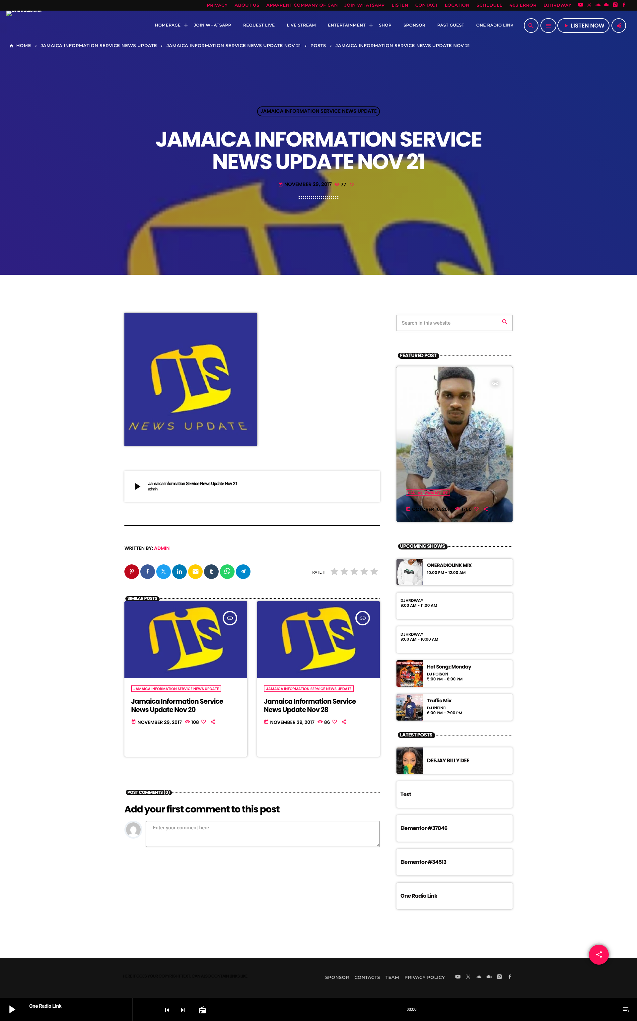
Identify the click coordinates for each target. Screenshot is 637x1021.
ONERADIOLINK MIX (449, 566)
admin (162, 548)
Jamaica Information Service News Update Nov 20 (177, 705)
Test (405, 794)
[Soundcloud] (598, 5)
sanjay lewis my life (428, 492)
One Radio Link (418, 896)
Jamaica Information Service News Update (318, 111)
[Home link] (23, 25)
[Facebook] (624, 5)
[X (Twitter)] (589, 5)
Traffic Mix (439, 701)
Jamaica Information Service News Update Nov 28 (310, 705)
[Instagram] (615, 5)
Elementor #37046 (424, 828)
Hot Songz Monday (449, 667)
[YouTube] (580, 5)
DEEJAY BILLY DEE (448, 760)
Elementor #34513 (423, 862)
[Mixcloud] (606, 5)
